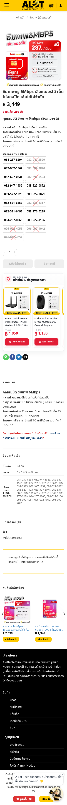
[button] (51, 5)
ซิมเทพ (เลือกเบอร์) (40, 17)
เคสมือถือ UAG (18, 721)
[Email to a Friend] (25, 357)
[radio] (13, 160)
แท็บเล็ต (14, 714)
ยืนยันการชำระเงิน (20, 759)
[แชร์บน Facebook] (12, 357)
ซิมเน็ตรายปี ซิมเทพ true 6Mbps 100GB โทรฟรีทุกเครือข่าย (48, 628)
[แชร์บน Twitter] (19, 357)
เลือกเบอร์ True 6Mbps (15, 154)
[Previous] (3, 621)
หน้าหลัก (20, 17)
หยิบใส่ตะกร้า (19, 341)
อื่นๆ (12, 728)
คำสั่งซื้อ (14, 752)
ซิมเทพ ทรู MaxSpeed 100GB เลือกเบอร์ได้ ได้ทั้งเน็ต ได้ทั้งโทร (15, 628)
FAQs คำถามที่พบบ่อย (22, 766)
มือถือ (13, 700)
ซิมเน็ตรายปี (16, 707)
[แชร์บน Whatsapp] (6, 357)
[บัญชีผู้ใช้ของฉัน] (61, 6)
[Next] (64, 621)
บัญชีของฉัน (17, 745)
